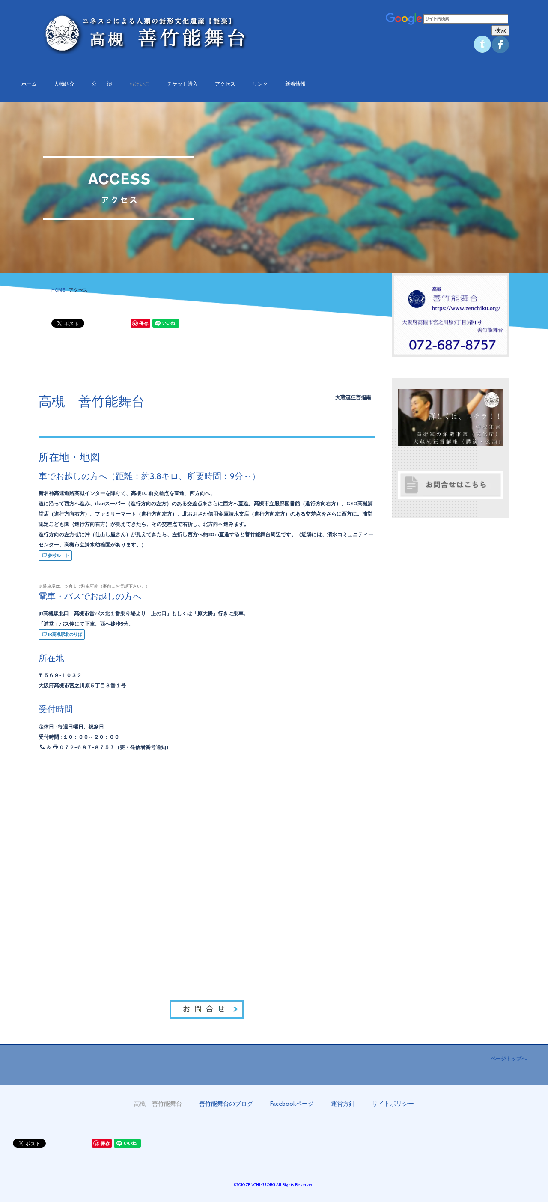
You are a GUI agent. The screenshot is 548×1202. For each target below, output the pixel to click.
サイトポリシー (393, 1103)
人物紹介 (64, 84)
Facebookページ (292, 1103)
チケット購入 (182, 84)
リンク (260, 84)
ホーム (29, 84)
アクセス (225, 84)
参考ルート (58, 555)
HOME (58, 289)
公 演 (102, 84)
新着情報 (295, 84)
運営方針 (343, 1103)
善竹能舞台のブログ (226, 1103)
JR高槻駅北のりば (65, 634)
